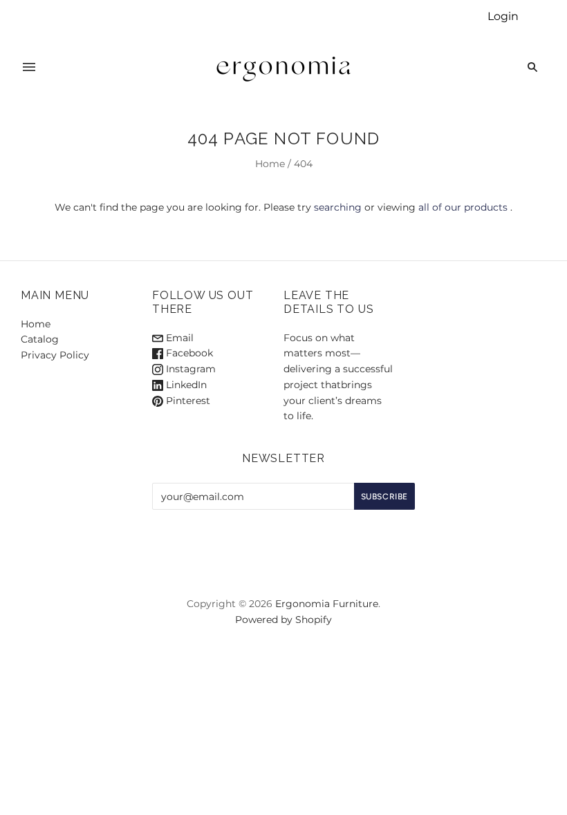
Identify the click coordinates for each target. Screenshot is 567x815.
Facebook (188, 353)
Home (270, 163)
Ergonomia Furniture (326, 603)
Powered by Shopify (283, 619)
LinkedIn (185, 384)
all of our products (463, 207)
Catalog (40, 339)
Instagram (189, 369)
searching (338, 207)
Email (178, 338)
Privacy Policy (55, 355)
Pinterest (186, 400)
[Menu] (29, 67)
